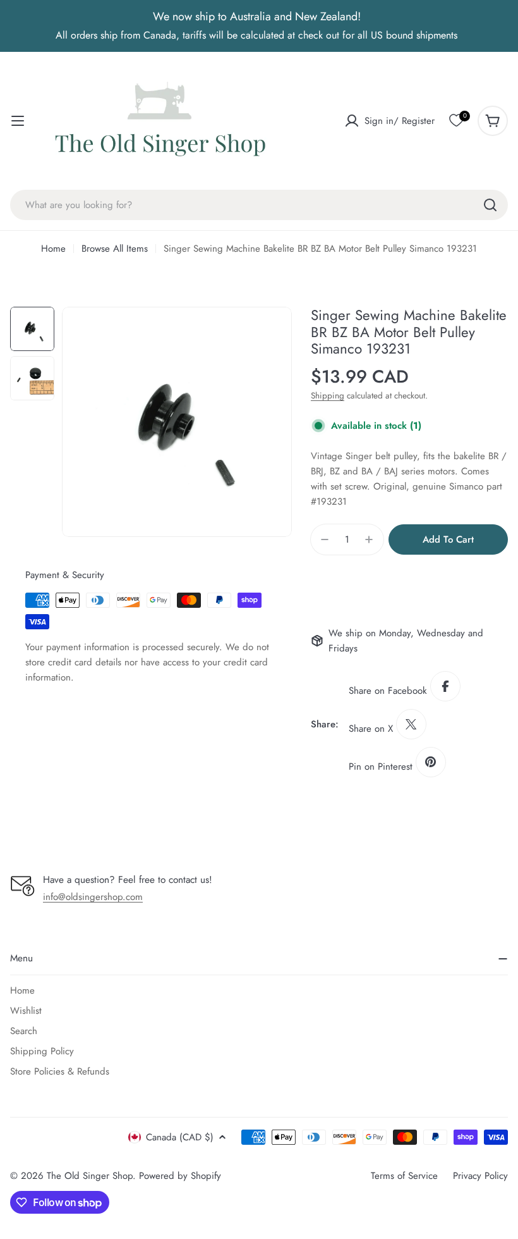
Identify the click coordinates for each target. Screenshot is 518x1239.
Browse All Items (114, 249)
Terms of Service (404, 1176)
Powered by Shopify (180, 1176)
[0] (456, 120)
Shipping (327, 396)
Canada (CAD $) (180, 1137)
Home (53, 249)
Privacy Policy (480, 1176)
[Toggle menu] (17, 120)
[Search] (490, 205)
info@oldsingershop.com (93, 897)
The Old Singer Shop (90, 1176)
